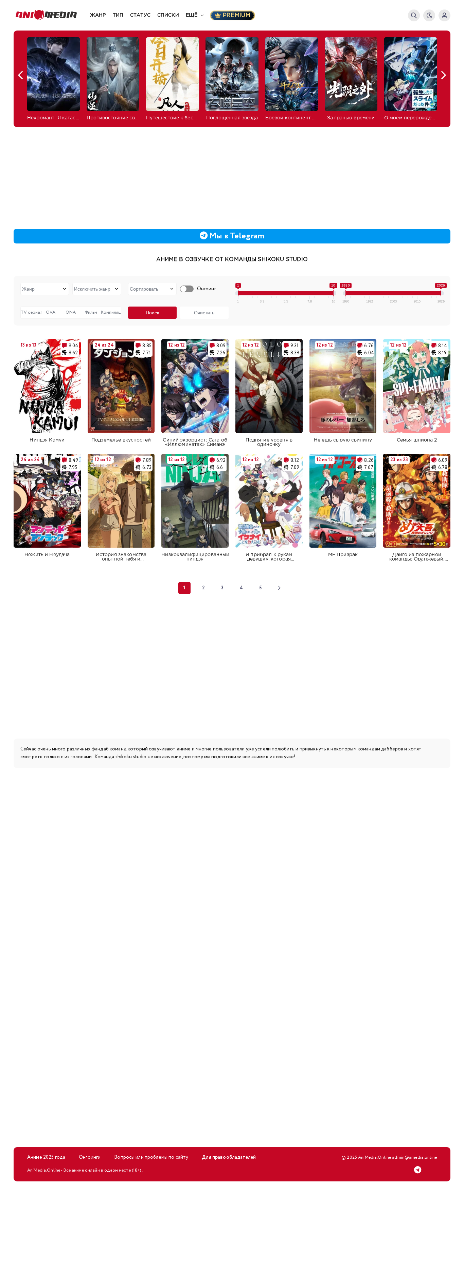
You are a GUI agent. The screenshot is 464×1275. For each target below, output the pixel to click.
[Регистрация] (444, 15)
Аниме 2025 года (46, 1157)
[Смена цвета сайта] (429, 15)
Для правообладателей (229, 1157)
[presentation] (20, 75)
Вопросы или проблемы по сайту (151, 1157)
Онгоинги (90, 1157)
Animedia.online (52, 15)
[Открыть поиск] (414, 15)
